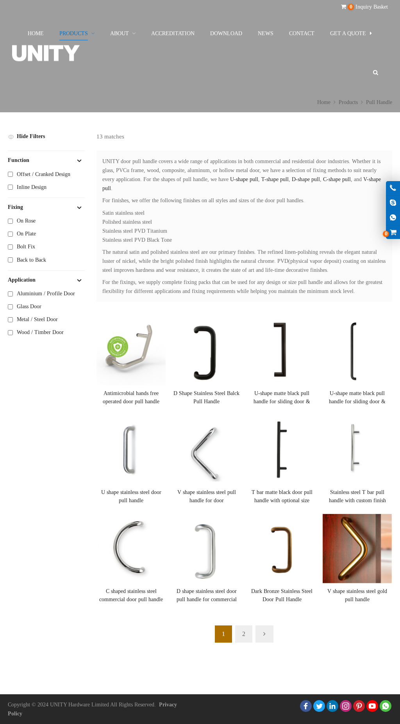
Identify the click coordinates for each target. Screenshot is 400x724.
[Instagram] (345, 706)
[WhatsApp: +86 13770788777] (393, 218)
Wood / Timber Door (40, 332)
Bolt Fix (26, 247)
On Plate (26, 234)
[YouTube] (372, 706)
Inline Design (31, 187)
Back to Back (31, 260)
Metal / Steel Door (37, 319)
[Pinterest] (359, 706)
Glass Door (29, 306)
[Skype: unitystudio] (393, 203)
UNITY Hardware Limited (79, 705)
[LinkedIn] (332, 706)
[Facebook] (305, 706)
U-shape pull (243, 179)
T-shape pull (275, 179)
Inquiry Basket (369, 7)
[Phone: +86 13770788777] (393, 188)
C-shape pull (337, 179)
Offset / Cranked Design (43, 174)
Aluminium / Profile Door (46, 293)
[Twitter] (319, 706)
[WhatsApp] (385, 706)
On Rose (26, 221)
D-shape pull (306, 179)
